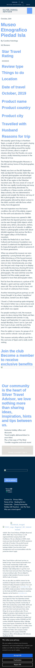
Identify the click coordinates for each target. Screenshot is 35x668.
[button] (29, 11)
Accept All (17, 655)
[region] (17, 652)
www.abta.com (24, 587)
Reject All (17, 665)
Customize (17, 660)
